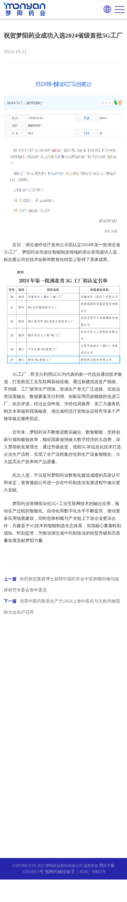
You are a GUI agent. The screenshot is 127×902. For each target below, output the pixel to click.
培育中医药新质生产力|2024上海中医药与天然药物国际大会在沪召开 (62, 607)
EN (107, 27)
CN (107, 17)
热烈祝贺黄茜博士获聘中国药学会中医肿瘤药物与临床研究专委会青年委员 (61, 584)
